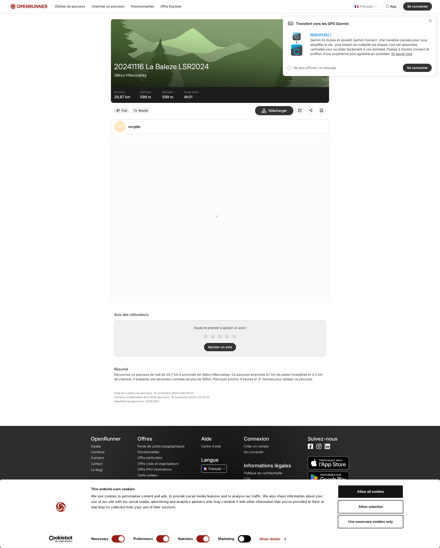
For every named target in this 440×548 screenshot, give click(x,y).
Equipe (96, 446)
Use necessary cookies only (370, 521)
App (393, 6)
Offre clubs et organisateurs (158, 464)
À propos (97, 458)
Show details (269, 539)
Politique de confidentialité (263, 473)
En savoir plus (401, 54)
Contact (96, 464)
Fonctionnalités (142, 6)
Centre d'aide (211, 446)
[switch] (162, 539)
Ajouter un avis (220, 347)
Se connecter (417, 6)
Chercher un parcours (108, 6)
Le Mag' (97, 470)
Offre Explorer (171, 6)
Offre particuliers (150, 458)
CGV (247, 479)
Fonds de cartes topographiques (161, 446)
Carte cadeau (147, 475)
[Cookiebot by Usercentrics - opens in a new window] (61, 539)
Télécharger (277, 110)
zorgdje (134, 127)
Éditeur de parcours (70, 6)
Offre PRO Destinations (155, 469)
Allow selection (370, 507)
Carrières (97, 452)
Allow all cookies (370, 491)
